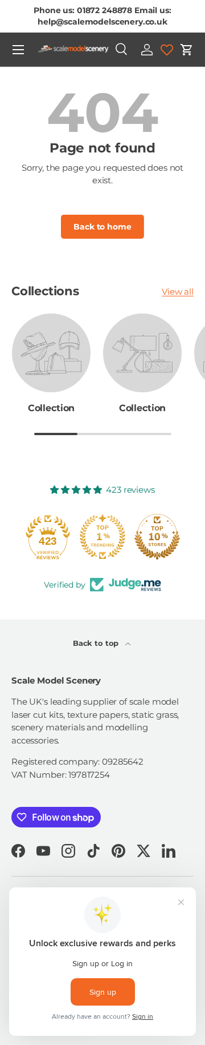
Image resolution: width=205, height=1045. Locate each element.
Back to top (97, 643)
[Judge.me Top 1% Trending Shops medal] (102, 537)
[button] (186, 49)
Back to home (102, 226)
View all (178, 291)
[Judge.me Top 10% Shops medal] (157, 537)
